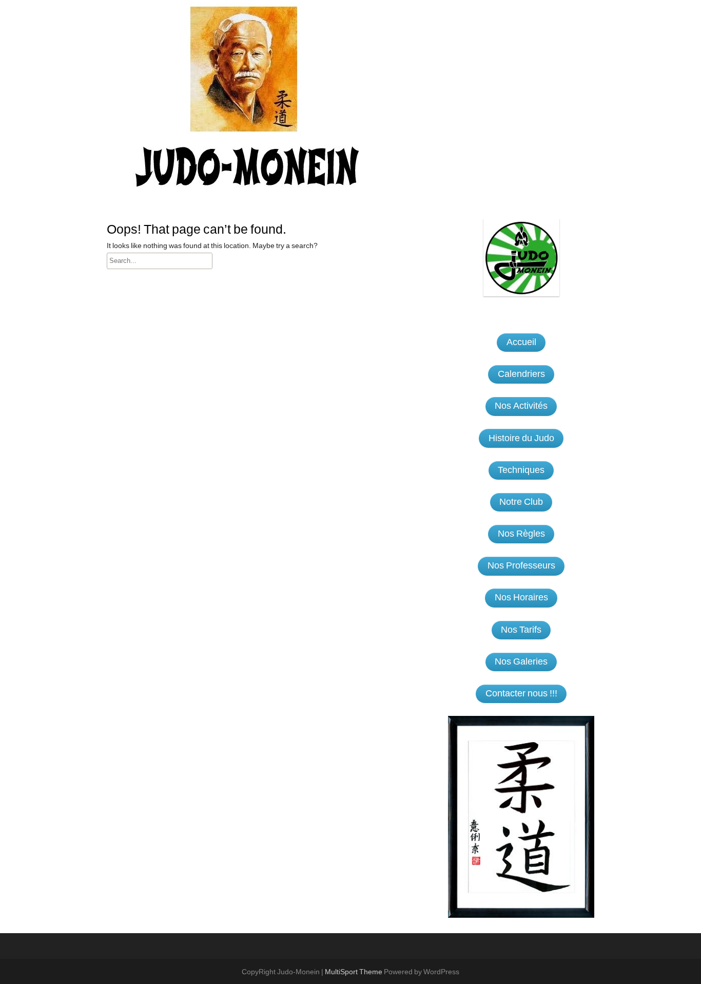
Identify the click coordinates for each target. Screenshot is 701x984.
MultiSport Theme (354, 972)
